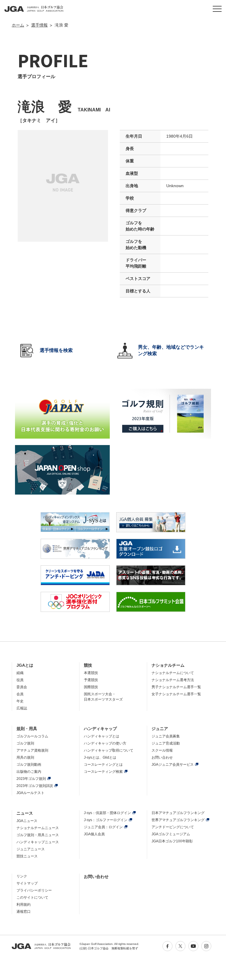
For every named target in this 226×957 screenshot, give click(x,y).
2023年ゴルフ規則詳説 (34, 786)
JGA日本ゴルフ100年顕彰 (172, 841)
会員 (20, 694)
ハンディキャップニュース (37, 842)
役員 (20, 680)
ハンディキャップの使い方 (105, 743)
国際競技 (91, 687)
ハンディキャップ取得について (108, 750)
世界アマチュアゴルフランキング (178, 820)
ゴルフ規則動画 (28, 764)
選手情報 (39, 25)
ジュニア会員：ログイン (103, 827)
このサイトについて (32, 897)
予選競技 (91, 680)
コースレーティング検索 (103, 772)
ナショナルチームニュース (37, 828)
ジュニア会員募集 (166, 736)
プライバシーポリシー (34, 890)
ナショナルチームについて (173, 673)
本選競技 (91, 673)
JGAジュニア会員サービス (173, 764)
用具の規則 (25, 757)
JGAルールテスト (30, 793)
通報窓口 (23, 912)
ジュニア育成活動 (166, 743)
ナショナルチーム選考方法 (173, 680)
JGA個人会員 (94, 834)
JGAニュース (26, 821)
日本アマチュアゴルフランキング (178, 813)
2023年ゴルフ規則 (31, 779)
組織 (20, 673)
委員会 (21, 687)
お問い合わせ (162, 757)
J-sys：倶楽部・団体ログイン (107, 813)
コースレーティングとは (103, 764)
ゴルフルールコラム (32, 736)
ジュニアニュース (30, 849)
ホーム (18, 25)
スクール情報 (162, 750)
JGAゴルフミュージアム (171, 834)
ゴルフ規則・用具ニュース (37, 835)
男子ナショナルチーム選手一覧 (176, 687)
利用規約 (23, 904)
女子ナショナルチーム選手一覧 (176, 694)
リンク (21, 876)
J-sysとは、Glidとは (100, 757)
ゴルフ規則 (25, 743)
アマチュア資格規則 (32, 750)
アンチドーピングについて (173, 827)
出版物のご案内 (28, 772)
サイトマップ (27, 883)
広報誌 (21, 708)
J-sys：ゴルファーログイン (105, 820)
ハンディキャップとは (101, 736)
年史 (20, 701)
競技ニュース (27, 856)
